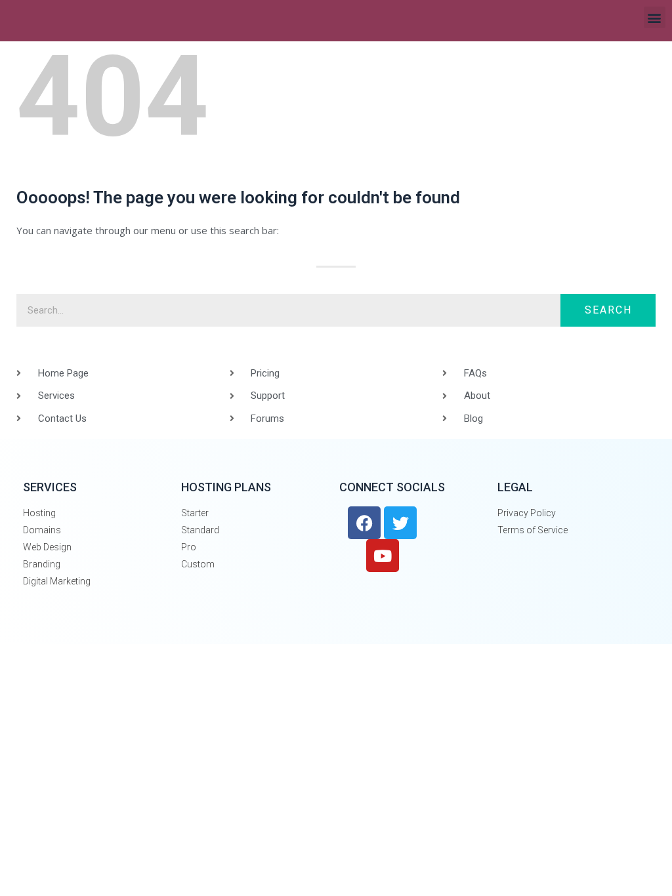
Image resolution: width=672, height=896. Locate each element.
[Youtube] (382, 555)
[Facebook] (364, 522)
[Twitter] (400, 522)
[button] (654, 17)
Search (608, 310)
